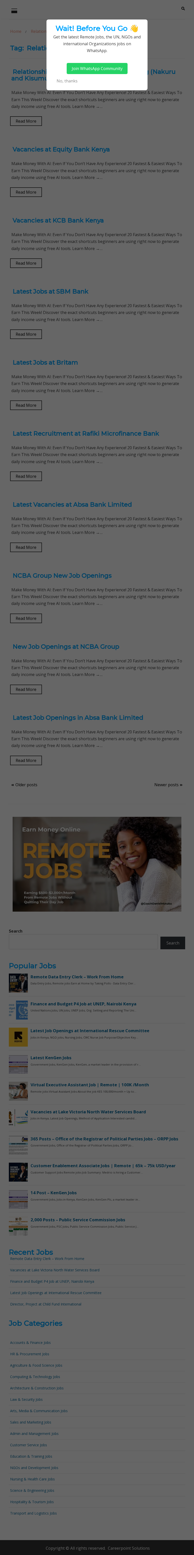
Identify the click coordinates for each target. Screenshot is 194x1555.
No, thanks (67, 81)
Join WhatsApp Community (97, 68)
